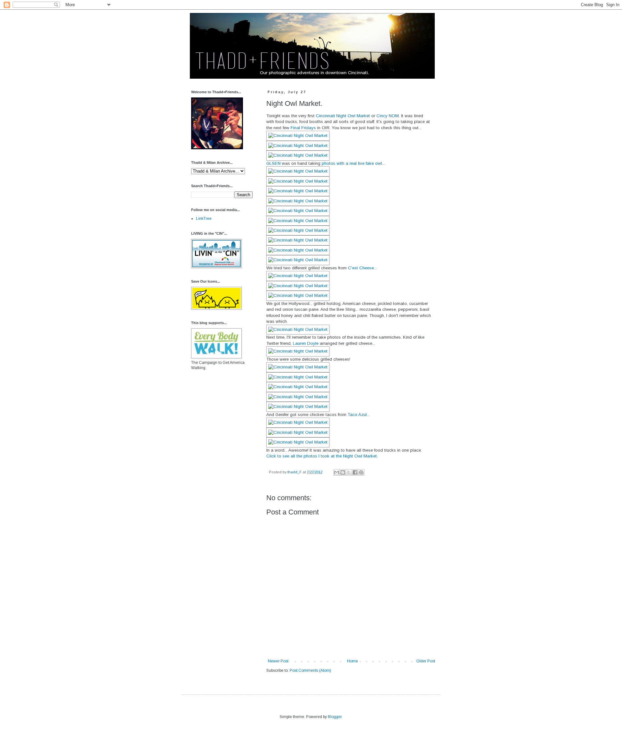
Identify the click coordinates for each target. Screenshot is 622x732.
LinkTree (204, 218)
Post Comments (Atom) (310, 670)
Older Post (425, 661)
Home (352, 661)
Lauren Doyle (305, 343)
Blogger (334, 717)
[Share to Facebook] (355, 472)
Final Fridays (303, 127)
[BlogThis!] (343, 472)
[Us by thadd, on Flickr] (217, 148)
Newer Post (278, 661)
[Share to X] (349, 472)
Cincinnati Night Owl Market (343, 115)
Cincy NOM (387, 115)
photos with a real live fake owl (352, 163)
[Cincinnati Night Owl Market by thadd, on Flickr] (297, 135)
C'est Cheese (361, 267)
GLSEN (273, 163)
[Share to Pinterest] (361, 472)
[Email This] (336, 472)
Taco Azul (357, 414)
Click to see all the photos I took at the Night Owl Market (321, 456)
